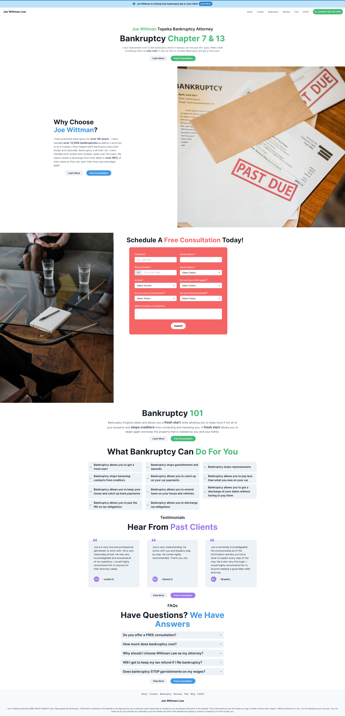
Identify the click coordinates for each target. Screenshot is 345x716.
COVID (306, 12)
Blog (192, 694)
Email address (187, 254)
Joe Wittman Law (14, 11)
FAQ (296, 12)
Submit (178, 326)
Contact (260, 12)
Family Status (187, 267)
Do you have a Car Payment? (150, 293)
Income (139, 280)
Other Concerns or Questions (150, 306)
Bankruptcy (273, 12)
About (250, 12)
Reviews (286, 12)
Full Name (140, 254)
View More (158, 595)
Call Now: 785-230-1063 (329, 11)
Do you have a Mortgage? (193, 280)
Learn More (205, 4)
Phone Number (143, 267)
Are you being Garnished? (194, 293)
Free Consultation (183, 58)
